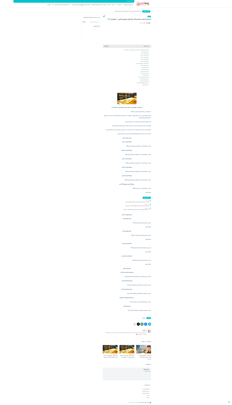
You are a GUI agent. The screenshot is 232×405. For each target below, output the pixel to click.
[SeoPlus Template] (150, 402)
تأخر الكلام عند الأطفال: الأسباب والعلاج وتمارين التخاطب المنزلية (128, 11)
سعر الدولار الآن (145, 84)
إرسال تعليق (146, 369)
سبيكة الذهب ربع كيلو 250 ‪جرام (142, 63)
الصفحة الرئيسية (130, 1)
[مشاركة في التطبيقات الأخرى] (134, 324)
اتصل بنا (147, 397)
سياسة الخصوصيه (145, 391)
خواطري (49, 4)
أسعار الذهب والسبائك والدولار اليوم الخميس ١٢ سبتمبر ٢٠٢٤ (137, 205)
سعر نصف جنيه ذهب (144, 71)
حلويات (113, 4)
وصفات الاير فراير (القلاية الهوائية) (99, 4)
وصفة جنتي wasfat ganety (134, 402)
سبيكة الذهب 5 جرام (145, 57)
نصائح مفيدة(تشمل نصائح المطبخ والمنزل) (81, 4)
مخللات (109, 4)
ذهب (53, 4)
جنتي (144, 330)
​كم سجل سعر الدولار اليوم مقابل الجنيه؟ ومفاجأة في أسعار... (136, 202)
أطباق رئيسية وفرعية (128, 4)
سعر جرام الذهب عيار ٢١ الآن (143, 77)
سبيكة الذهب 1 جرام (145, 53)
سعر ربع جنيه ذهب (145, 69)
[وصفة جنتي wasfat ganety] (143, 3)
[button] (145, 324)
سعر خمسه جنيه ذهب (144, 73)
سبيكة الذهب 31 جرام (144, 61)
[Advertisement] (127, 34)
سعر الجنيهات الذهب (144, 65)
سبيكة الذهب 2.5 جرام (144, 55)
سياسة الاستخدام (146, 393)
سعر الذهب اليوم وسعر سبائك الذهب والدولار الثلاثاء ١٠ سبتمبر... (136, 209)
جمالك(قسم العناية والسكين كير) (62, 4)
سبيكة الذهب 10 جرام (144, 59)
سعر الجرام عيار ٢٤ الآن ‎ (144, 79)
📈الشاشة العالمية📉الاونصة (143, 82)
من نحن (147, 395)
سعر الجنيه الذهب (145, 67)
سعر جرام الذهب (145, 75)
